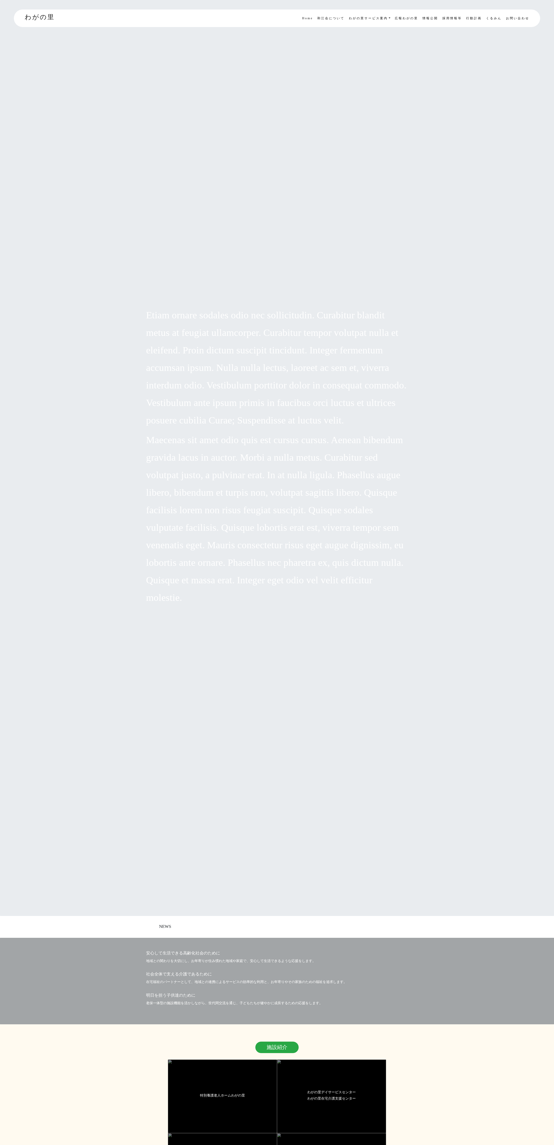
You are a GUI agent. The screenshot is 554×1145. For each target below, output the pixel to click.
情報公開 (430, 18)
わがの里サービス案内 (368, 18)
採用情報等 (452, 18)
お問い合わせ (517, 18)
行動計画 (474, 18)
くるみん (494, 18)
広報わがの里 (406, 18)
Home (307, 18)
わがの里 (40, 17)
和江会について (331, 18)
